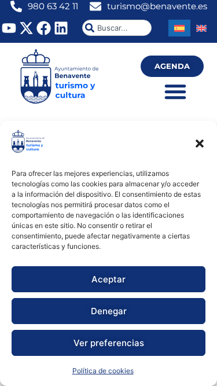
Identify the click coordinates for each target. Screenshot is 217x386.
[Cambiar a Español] (179, 28)
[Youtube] (8, 27)
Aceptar (108, 279)
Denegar (109, 311)
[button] (199, 143)
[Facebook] (43, 27)
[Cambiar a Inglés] (201, 28)
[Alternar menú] (175, 91)
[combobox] (117, 28)
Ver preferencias (108, 342)
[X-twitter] (26, 27)
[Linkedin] (60, 27)
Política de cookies (103, 370)
